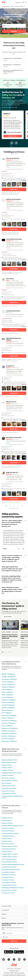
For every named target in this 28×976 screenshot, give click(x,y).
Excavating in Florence (7, 877)
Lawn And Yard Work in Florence (10, 833)
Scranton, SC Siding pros (8, 684)
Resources (4, 914)
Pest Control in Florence (8, 831)
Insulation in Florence (7, 770)
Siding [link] (12, 6)
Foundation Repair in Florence (9, 856)
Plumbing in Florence (7, 818)
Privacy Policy (18, 968)
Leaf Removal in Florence (8, 893)
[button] (4, 184)
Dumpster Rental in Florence (9, 885)
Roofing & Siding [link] (5, 6)
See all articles (8, 616)
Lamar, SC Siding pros (7, 697)
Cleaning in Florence (7, 851)
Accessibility (14, 970)
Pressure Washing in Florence (9, 862)
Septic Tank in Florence (8, 843)
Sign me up (14, 941)
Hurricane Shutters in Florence (9, 780)
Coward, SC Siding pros (8, 682)
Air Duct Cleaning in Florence (9, 859)
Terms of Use (10, 968)
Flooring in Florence (7, 841)
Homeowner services (6, 906)
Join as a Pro (18, 2)
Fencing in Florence (7, 820)
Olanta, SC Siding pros (7, 694)
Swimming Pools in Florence (9, 867)
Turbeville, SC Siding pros (8, 707)
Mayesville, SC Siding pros (8, 723)
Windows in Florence (7, 767)
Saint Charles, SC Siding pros (9, 720)
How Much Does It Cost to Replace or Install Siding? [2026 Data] (10, 636)
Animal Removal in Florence (9, 788)
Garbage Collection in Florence (10, 854)
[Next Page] (25, 506)
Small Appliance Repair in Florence (11, 869)
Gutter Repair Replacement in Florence (12, 773)
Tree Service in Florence (8, 828)
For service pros (5, 910)
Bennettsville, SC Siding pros (9, 733)
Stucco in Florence (6, 783)
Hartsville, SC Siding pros (8, 702)
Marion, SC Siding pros (7, 692)
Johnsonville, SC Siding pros (9, 715)
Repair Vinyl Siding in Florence (9, 760)
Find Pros (14, 31)
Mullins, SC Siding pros (8, 718)
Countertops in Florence (8, 880)
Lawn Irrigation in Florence (9, 882)
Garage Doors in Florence (8, 791)
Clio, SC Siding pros (7, 713)
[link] (4, 132)
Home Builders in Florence (8, 872)
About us (4, 918)
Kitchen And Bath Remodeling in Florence (12, 825)
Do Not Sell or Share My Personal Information (14, 973)
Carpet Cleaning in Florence (9, 849)
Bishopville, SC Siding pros (9, 731)
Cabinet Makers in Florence (9, 875)
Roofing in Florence (7, 765)
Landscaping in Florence (8, 836)
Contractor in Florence (7, 775)
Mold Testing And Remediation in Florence (13, 887)
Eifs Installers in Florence (8, 778)
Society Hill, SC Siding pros (9, 700)
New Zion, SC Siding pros (8, 738)
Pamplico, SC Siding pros (8, 687)
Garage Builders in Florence (9, 793)
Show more (24, 180)
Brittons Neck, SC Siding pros (9, 741)
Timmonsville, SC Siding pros (9, 679)
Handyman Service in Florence (9, 846)
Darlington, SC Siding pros (8, 676)
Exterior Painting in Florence (9, 762)
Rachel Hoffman (6, 632)
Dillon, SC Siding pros (7, 710)
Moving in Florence (6, 838)
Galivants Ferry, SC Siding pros (10, 728)
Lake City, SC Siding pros (8, 705)
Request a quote (12, 136)
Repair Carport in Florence (8, 785)
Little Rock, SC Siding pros (8, 736)
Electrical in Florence (7, 823)
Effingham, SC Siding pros (8, 674)
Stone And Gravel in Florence (9, 890)
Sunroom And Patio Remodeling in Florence (13, 864)
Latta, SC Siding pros (7, 689)
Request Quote (14, 189)
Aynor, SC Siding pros (7, 725)
